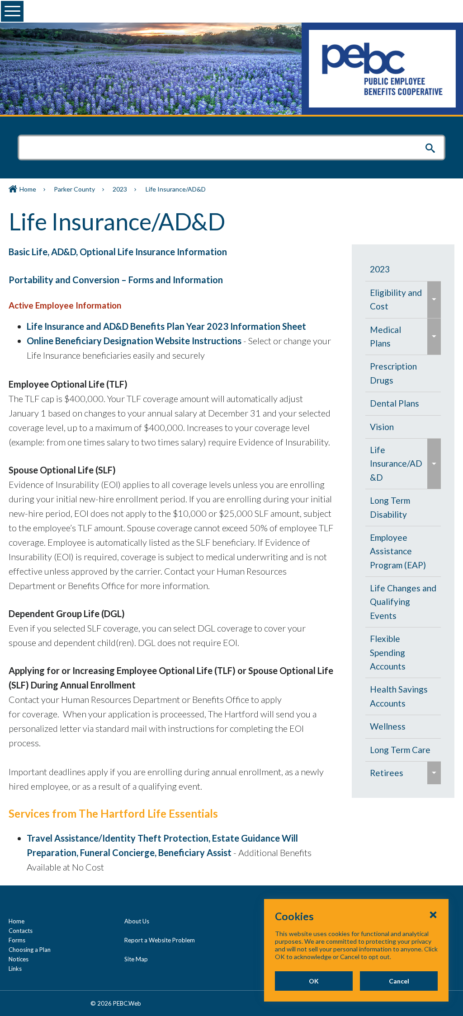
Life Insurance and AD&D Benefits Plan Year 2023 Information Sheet (166, 326)
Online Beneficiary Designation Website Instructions (134, 340)
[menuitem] (403, 269)
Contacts (21, 930)
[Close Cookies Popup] (433, 914)
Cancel (399, 981)
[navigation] (403, 521)
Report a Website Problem (159, 940)
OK (314, 981)
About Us (136, 921)
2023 (120, 189)
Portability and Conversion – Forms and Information (116, 279)
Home (27, 189)
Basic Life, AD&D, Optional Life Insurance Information (118, 251)
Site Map (136, 959)
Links (15, 968)
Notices (18, 959)
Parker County (74, 189)
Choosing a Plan (30, 949)
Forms (17, 940)
